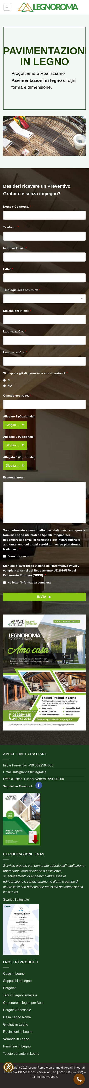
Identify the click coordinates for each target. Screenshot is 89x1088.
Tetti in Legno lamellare (20, 995)
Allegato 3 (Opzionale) (19, 457)
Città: (8, 269)
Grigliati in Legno (15, 1024)
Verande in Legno (16, 1039)
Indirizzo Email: (15, 248)
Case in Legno (14, 973)
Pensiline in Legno (17, 1046)
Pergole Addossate (17, 1010)
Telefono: (11, 227)
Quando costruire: (17, 395)
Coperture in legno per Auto (23, 1002)
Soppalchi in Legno (17, 981)
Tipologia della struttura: (21, 290)
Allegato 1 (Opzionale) (19, 416)
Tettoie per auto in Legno (21, 1053)
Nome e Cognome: (17, 206)
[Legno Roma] (48, 7)
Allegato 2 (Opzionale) (19, 436)
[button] (7, 7)
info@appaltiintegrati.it (29, 772)
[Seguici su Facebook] (38, 785)
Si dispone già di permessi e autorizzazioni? (35, 373)
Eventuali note (13, 477)
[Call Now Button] (79, 1079)
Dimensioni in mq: (17, 310)
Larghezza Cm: (14, 331)
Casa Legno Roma (17, 1017)
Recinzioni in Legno (17, 1031)
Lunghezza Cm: (15, 352)
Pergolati (9, 988)
